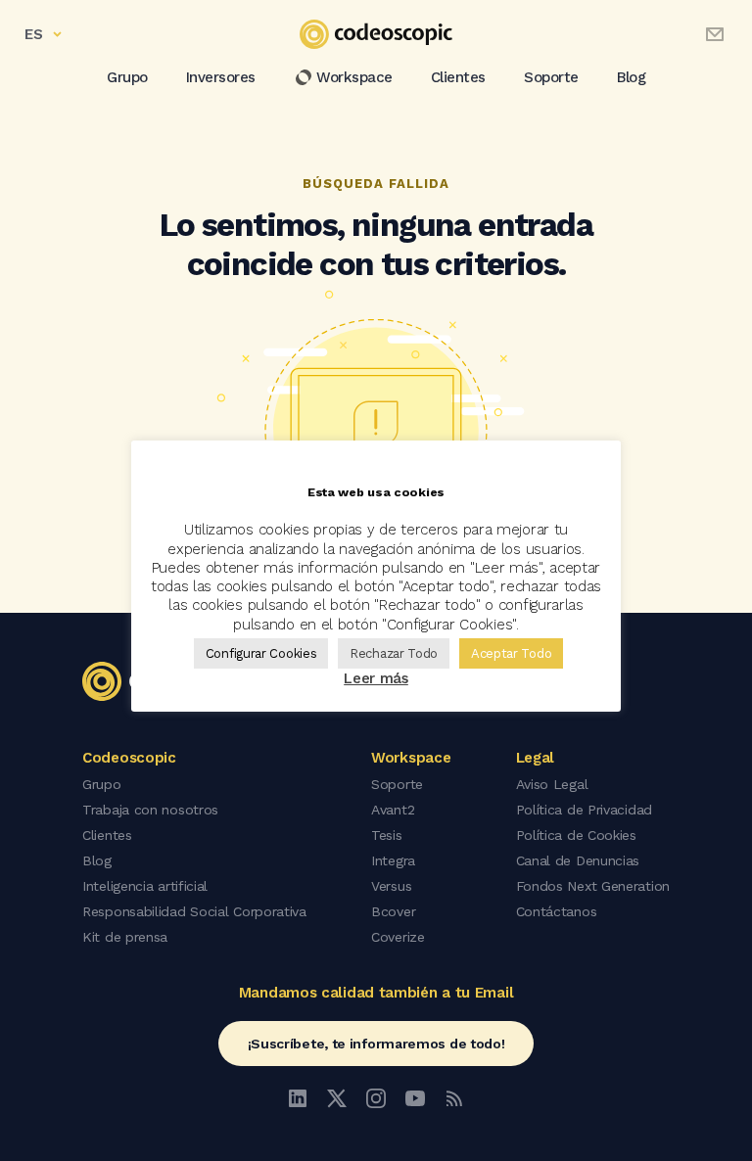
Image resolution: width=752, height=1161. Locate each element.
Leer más (376, 678)
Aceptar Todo (511, 653)
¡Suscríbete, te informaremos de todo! (376, 1043)
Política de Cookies (576, 835)
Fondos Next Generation (593, 886)
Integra (393, 860)
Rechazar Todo (394, 653)
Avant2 (392, 809)
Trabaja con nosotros (150, 809)
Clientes (458, 77)
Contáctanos (556, 911)
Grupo (127, 77)
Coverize (398, 937)
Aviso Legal (552, 784)
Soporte (551, 77)
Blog (631, 77)
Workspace (354, 77)
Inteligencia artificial (145, 886)
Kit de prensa (124, 937)
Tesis (386, 835)
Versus (391, 886)
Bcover (393, 911)
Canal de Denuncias (578, 860)
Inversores (221, 77)
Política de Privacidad (584, 809)
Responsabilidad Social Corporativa (194, 911)
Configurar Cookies (261, 653)
